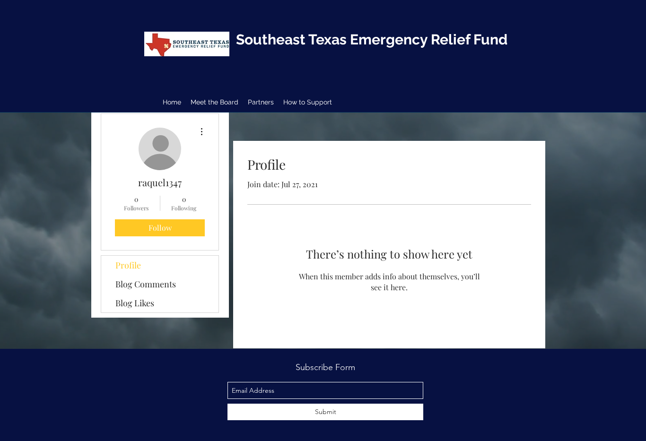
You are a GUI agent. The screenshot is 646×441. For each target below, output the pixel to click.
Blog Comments (145, 284)
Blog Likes (134, 303)
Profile (128, 265)
